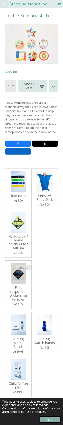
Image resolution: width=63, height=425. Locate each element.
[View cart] (59, 4)
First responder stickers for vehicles (18, 293)
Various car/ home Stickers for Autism (18, 242)
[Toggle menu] (4, 4)
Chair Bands (18, 196)
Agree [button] (50, 419)
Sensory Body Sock (44, 198)
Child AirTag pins (18, 385)
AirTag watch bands (44, 341)
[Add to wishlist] (53, 86)
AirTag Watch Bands (18, 343)
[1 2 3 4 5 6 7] (10, 86)
